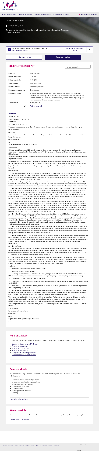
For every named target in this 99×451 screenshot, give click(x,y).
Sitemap (10, 445)
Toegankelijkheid (29, 445)
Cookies (21, 445)
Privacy (16, 445)
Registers (37, 14)
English (5, 445)
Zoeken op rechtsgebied (20, 350)
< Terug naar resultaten (63, 57)
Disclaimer (56, 445)
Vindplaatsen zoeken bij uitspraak (24, 353)
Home (4, 14)
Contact (66, 14)
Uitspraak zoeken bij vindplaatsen (24, 355)
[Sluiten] (89, 49)
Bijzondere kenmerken (16, 90)
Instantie (11, 73)
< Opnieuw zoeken (24, 57)
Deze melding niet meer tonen (74, 49)
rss (91, 445)
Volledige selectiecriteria (19, 399)
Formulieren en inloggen (89, 14)
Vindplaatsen (13, 103)
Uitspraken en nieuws (25, 14)
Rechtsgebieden (14, 87)
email (94, 445)
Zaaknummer (13, 83)
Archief (50, 445)
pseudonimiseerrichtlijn (20, 50)
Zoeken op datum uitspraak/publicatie (25, 344)
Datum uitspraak (14, 77)
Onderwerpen (11, 14)
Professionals (57, 14)
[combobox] (78, 66)
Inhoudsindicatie (14, 93)
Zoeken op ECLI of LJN (20, 348)
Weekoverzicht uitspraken (20, 419)
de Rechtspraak (46, 14)
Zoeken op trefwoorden (20, 346)
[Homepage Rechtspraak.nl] (9, 5)
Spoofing (38, 445)
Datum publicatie (14, 80)
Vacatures (44, 445)
